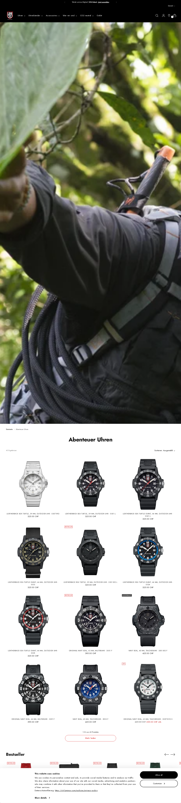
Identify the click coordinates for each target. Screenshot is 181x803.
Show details (41, 797)
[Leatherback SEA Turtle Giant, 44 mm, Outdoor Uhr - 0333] (33, 552)
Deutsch (170, 6)
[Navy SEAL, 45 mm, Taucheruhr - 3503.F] (90, 689)
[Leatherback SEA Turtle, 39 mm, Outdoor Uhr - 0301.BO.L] (90, 552)
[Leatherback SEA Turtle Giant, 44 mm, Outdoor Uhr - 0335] (33, 620)
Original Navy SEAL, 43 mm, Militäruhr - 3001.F (90, 650)
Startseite (9, 429)
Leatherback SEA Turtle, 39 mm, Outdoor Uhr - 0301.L (90, 514)
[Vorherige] (65, 2)
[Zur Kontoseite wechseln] (162, 15)
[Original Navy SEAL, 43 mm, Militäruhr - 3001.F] (90, 620)
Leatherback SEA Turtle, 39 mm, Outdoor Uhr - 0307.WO (33, 514)
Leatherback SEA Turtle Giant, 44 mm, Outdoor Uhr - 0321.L (148, 515)
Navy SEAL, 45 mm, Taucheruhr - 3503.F (90, 719)
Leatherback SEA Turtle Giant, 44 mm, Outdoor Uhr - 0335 (33, 651)
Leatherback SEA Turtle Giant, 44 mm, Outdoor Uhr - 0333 (33, 583)
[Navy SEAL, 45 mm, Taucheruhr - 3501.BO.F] (148, 620)
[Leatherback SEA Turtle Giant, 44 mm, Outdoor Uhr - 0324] (148, 552)
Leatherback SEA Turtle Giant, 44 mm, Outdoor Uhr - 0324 (148, 583)
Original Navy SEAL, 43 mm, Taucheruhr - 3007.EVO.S (148, 719)
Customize (157, 783)
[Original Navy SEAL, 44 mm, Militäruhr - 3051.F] (33, 689)
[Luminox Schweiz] (10, 16)
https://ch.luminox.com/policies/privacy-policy (76, 790)
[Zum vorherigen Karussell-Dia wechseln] (166, 754)
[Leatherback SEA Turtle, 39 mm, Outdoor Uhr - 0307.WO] (33, 483)
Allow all (158, 775)
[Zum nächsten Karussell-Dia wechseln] (173, 754)
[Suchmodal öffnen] (157, 15)
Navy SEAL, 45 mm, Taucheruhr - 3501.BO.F (148, 650)
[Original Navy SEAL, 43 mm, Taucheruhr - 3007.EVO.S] (148, 689)
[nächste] (116, 2)
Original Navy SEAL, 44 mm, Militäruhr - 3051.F (33, 719)
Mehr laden (90, 738)
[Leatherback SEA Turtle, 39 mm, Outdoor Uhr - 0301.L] (90, 483)
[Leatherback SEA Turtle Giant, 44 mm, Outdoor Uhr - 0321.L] (148, 483)
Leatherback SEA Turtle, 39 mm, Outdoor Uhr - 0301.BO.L (90, 582)
